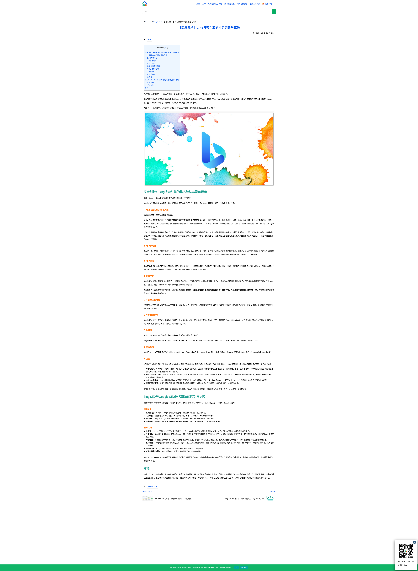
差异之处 (150, 85)
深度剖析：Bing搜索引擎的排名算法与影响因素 (162, 52)
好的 (236, 567)
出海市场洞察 (255, 4)
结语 (146, 88)
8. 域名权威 (151, 74)
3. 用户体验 (151, 61)
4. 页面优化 (151, 63)
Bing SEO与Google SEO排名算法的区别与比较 (162, 80)
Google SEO (201, 4)
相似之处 (150, 83)
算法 (149, 39)
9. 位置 (149, 77)
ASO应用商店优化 (215, 4)
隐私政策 (244, 567)
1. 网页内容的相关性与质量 (157, 55)
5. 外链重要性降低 (153, 66)
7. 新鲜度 (150, 71)
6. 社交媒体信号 (153, 69)
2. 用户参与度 (152, 58)
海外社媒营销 (242, 4)
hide (165, 48)
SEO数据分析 (229, 4)
